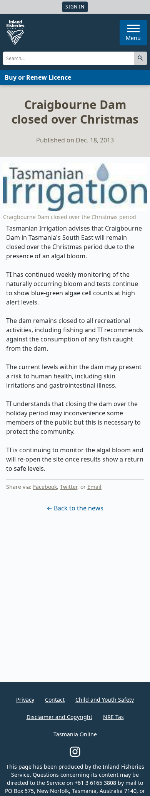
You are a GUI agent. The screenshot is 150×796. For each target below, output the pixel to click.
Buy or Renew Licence (38, 77)
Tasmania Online (75, 734)
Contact (55, 699)
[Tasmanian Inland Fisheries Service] (15, 32)
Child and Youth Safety (104, 699)
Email (94, 486)
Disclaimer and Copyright (59, 717)
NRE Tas (113, 717)
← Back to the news (75, 508)
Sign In (74, 6)
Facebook (45, 486)
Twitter (68, 486)
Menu (133, 38)
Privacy (25, 699)
